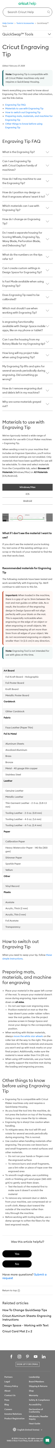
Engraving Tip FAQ (15, 104)
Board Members (36, 1381)
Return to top (9, 1290)
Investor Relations (13, 1414)
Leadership (34, 1377)
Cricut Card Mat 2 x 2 (17, 1331)
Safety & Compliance (39, 1400)
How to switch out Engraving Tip (22, 112)
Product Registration (14, 1418)
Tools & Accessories (25, 23)
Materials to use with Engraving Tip (24, 108)
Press (6, 1400)
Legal (7, 1381)
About (7, 1390)
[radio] (17, 1253)
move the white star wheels (28, 1036)
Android (27, 500)
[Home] (27, 4)
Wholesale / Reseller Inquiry (38, 1417)
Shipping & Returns (38, 1386)
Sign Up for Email (27, 1364)
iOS (27, 493)
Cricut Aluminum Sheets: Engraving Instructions (26, 1317)
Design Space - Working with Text (25, 1325)
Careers (8, 1409)
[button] (47, 1440)
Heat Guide (34, 1423)
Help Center (7, 23)
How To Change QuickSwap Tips (24, 1310)
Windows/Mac (27, 487)
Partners (8, 1377)
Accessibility (35, 1404)
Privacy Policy (11, 1386)
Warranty (33, 1395)
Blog (6, 1404)
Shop (31, 1390)
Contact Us (9, 1395)
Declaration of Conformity (36, 1410)
